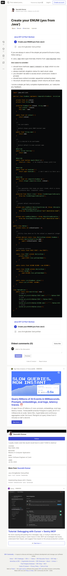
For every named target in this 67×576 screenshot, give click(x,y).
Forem (13, 568)
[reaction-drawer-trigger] (3, 43)
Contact (54, 561)
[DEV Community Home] (3, 2)
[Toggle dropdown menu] (63, 368)
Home (11, 558)
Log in (48, 2)
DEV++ (27, 558)
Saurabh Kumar (21, 9)
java (13, 28)
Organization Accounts (27, 561)
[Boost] (3, 62)
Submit (18, 356)
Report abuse (43, 361)
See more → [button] (17, 422)
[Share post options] (3, 69)
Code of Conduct (31, 361)
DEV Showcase (40, 561)
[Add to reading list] (3, 56)
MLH (45, 563)
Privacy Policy (35, 566)
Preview (27, 356)
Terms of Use (44, 566)
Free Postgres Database (28, 563)
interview (26, 28)
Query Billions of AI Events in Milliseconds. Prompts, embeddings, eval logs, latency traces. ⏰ (36, 402)
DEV (40, 568)
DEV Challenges (19, 558)
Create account (59, 2)
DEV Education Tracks (43, 558)
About (48, 561)
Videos (33, 558)
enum (19, 28)
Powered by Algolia (36, 2)
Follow (37, 439)
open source (22, 568)
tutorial (34, 28)
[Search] (8, 2)
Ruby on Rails (30, 570)
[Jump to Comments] (3, 50)
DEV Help (53, 558)
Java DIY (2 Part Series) (24, 37)
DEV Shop (39, 563)
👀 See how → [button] (36, 543)
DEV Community (9, 554)
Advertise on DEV (15, 561)
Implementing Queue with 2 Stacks (20, 481)
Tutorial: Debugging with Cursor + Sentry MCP (32, 531)
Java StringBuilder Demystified (18, 474)
